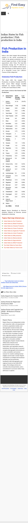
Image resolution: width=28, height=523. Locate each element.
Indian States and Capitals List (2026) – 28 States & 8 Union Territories (12, 311)
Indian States (20, 388)
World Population (5, 388)
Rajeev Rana (6, 273)
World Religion (13, 388)
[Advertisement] (14, 23)
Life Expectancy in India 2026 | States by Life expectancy (14, 287)
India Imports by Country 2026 (12, 296)
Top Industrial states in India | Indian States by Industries (12, 281)
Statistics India (6, 275)
